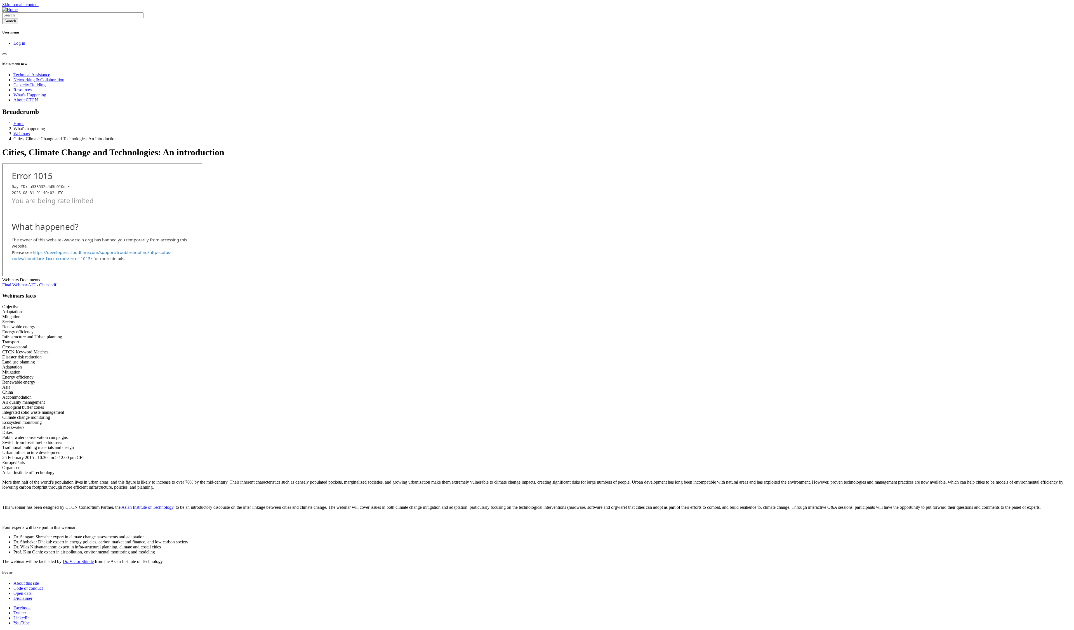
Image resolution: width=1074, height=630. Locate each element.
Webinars (21, 133)
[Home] (10, 9)
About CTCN (25, 100)
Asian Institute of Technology (147, 507)
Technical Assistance (31, 74)
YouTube (21, 623)
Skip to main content (20, 4)
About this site (26, 583)
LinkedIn (21, 617)
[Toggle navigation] (4, 54)
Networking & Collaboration (38, 79)
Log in (19, 43)
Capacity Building (29, 84)
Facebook (22, 607)
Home (18, 123)
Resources (22, 89)
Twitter (19, 612)
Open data (22, 593)
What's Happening (29, 94)
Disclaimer (22, 598)
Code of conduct (28, 588)
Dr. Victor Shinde (78, 561)
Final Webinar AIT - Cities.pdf (29, 284)
